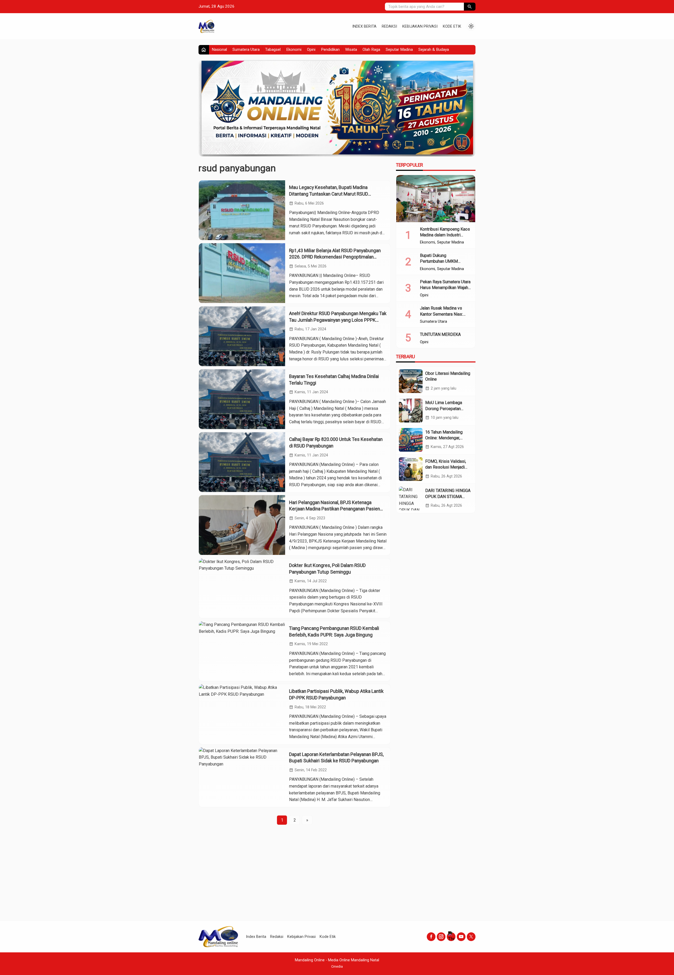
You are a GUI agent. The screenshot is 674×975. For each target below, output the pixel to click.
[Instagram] (441, 936)
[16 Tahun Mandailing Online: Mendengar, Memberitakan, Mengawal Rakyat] (411, 440)
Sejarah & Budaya (433, 49)
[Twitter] (471, 936)
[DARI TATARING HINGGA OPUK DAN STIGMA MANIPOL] (411, 498)
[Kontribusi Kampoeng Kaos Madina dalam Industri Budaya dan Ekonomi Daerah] (435, 198)
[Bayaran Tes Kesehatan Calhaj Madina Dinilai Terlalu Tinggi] (242, 399)
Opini (311, 49)
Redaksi (389, 26)
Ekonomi (293, 49)
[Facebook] (431, 936)
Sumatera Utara (246, 49)
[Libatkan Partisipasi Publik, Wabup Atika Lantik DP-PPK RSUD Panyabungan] (242, 714)
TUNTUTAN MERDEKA (440, 334)
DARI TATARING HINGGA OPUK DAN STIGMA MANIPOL (447, 496)
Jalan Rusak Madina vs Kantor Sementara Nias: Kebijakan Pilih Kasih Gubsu (445, 314)
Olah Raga (371, 49)
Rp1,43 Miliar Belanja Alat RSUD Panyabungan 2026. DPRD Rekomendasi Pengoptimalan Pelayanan (335, 257)
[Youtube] (461, 936)
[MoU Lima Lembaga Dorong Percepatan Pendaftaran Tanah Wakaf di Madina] (411, 410)
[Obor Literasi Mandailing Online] (411, 381)
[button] (469, 7)
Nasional (219, 49)
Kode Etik (452, 26)
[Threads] (451, 936)
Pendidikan (330, 49)
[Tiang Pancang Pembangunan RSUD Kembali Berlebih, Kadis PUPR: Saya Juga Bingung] (242, 651)
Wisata (351, 49)
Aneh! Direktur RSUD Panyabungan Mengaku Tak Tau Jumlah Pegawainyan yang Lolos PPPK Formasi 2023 (337, 320)
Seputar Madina (399, 49)
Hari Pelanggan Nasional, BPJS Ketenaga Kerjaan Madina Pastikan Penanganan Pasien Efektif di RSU (334, 509)
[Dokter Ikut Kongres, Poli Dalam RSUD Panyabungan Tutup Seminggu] (242, 588)
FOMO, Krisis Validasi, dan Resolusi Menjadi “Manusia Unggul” (445, 467)
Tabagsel (273, 49)
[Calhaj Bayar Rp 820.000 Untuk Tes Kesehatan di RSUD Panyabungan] (242, 462)
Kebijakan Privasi (420, 26)
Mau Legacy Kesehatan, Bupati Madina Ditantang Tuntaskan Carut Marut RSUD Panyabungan (328, 194)
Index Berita (364, 26)
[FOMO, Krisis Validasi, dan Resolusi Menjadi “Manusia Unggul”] (411, 469)
